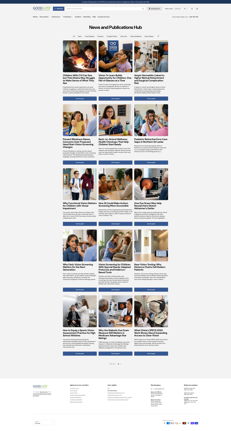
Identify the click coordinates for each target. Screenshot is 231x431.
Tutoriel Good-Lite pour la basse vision (117, 399)
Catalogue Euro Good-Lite (114, 395)
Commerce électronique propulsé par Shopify (42, 394)
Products (100, 36)
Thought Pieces (112, 36)
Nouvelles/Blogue (112, 390)
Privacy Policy (74, 393)
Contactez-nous (74, 388)
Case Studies (149, 36)
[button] (196, 9)
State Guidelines (135, 36)
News (80, 36)
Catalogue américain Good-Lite (115, 393)
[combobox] (105, 9)
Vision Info (123, 36)
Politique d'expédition (75, 397)
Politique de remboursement (77, 395)
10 (118, 364)
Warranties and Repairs (76, 402)
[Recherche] (143, 9)
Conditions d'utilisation (76, 399)
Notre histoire (73, 390)
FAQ (108, 388)
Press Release (89, 36)
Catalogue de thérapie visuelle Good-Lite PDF (119, 397)
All (74, 36)
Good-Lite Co (44, 392)
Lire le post (80, 99)
